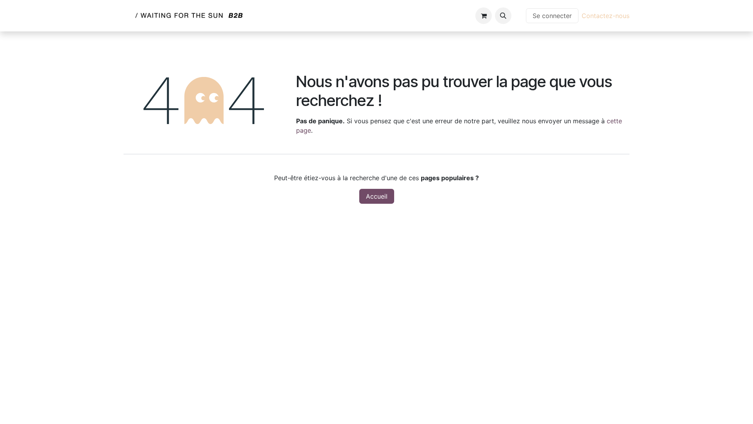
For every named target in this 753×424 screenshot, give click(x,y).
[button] (503, 15)
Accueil (376, 196)
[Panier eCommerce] (483, 15)
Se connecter (552, 16)
